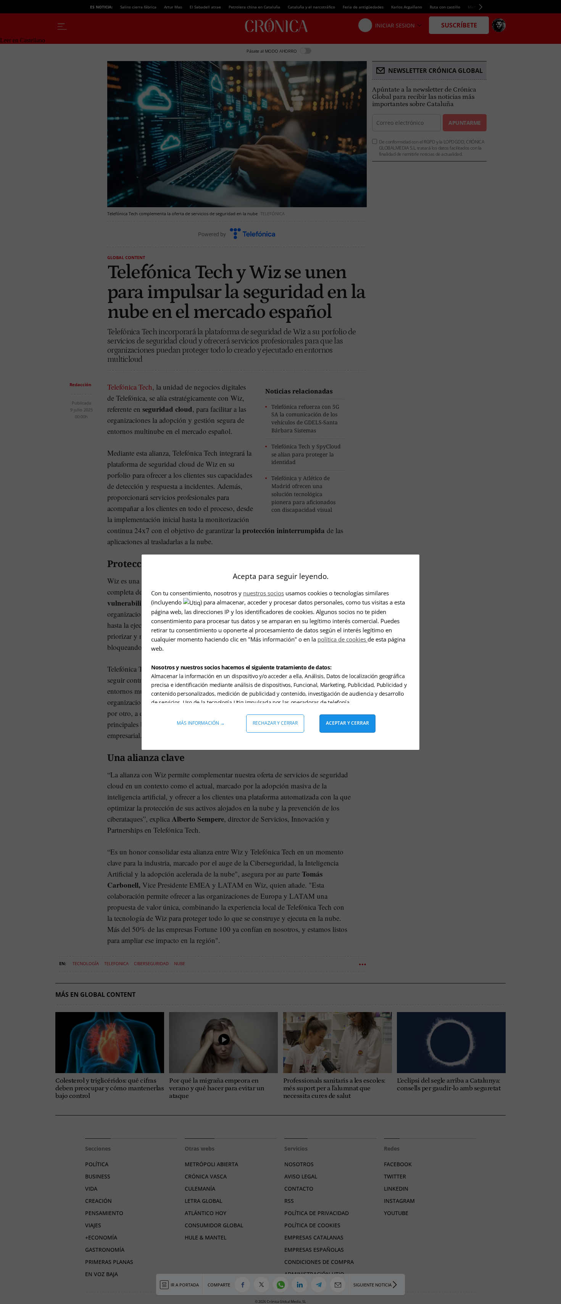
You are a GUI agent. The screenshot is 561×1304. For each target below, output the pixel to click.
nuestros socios (263, 593)
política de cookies (343, 639)
